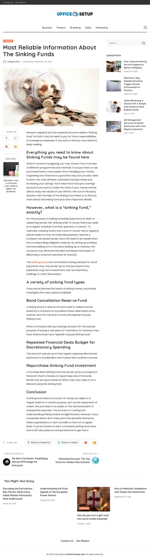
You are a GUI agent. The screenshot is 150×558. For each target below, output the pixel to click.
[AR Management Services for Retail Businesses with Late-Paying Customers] (113, 126)
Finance (8, 41)
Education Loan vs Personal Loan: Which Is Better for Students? (11, 186)
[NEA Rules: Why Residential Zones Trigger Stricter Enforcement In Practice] (113, 85)
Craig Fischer (13, 62)
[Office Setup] (75, 14)
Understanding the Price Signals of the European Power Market (54, 492)
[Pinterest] (6, 146)
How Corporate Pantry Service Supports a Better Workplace (135, 64)
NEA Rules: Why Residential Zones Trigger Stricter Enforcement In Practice (133, 84)
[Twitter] (15, 138)
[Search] (145, 27)
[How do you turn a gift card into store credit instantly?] (93, 499)
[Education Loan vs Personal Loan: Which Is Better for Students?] (11, 170)
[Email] (15, 146)
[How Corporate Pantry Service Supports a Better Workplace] (113, 66)
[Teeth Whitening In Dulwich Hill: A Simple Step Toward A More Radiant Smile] (113, 106)
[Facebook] (6, 138)
